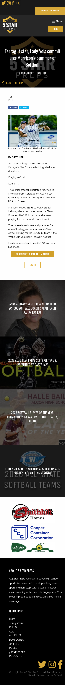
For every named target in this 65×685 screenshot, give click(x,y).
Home (12, 619)
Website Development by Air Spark (45, 675)
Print (10, 100)
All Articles (15, 633)
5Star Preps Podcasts (17, 654)
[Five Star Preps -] (9, 24)
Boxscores (16, 639)
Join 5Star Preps (16, 625)
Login (55, 28)
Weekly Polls (14, 646)
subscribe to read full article (32, 254)
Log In (32, 264)
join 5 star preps (50, 10)
